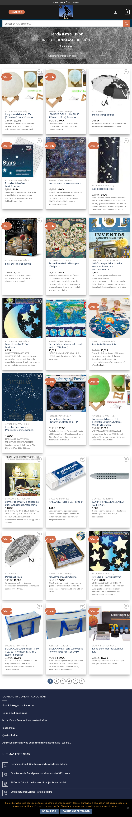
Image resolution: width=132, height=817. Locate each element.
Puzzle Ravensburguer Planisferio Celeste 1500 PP (63, 420)
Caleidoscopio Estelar (103, 188)
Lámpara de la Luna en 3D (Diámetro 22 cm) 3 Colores (19, 116)
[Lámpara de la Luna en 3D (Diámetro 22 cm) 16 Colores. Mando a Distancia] (109, 393)
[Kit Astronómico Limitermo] (66, 551)
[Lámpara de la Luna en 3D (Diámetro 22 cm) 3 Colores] (22, 89)
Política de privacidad (76, 811)
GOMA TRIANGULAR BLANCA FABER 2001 (108, 503)
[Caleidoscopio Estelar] (109, 160)
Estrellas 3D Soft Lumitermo (106, 577)
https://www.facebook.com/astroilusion (24, 720)
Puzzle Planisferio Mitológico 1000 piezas (64, 265)
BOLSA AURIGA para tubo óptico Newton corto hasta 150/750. (66, 650)
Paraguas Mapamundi (103, 114)
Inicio (47, 40)
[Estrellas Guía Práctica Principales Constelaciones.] (22, 397)
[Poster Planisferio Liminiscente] (66, 157)
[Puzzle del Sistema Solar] (109, 318)
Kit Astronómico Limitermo (63, 577)
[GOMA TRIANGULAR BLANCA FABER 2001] (109, 476)
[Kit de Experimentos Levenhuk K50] (109, 623)
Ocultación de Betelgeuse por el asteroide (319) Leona (40, 773)
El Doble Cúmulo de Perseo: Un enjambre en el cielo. (39, 782)
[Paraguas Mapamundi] (109, 89)
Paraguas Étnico (13, 577)
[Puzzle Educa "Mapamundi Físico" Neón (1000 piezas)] (66, 318)
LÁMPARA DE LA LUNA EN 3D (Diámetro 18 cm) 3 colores (64, 116)
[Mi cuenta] (115, 12)
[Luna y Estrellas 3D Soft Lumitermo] (22, 318)
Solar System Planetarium (18, 263)
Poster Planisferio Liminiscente (65, 183)
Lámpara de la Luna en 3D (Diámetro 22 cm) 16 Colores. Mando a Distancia (107, 422)
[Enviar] (126, 23)
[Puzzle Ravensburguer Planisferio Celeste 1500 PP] (66, 393)
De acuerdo (49, 811)
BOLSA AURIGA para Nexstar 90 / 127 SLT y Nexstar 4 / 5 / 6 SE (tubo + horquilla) (22, 651)
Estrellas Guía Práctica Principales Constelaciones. (19, 428)
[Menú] (4, 12)
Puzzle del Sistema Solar (104, 344)
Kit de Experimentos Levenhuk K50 (107, 650)
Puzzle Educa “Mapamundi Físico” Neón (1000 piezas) (65, 345)
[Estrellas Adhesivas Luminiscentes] (22, 157)
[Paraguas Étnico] (22, 551)
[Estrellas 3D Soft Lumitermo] (109, 551)
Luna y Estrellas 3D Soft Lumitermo (17, 345)
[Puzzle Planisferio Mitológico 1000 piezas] (66, 238)
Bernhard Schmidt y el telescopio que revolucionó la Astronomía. (22, 503)
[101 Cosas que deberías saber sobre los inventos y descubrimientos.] (109, 238)
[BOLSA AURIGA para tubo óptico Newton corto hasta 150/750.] (66, 623)
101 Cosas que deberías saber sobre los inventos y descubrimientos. (107, 266)
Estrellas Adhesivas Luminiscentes (15, 185)
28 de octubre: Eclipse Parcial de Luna (31, 791)
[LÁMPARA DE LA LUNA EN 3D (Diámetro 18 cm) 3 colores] (66, 89)
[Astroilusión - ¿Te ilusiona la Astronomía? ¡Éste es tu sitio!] (66, 12)
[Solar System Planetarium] (22, 238)
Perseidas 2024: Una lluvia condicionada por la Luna (39, 763)
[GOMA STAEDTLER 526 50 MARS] (66, 476)
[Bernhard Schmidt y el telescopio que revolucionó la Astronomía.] (22, 476)
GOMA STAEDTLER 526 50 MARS (66, 502)
